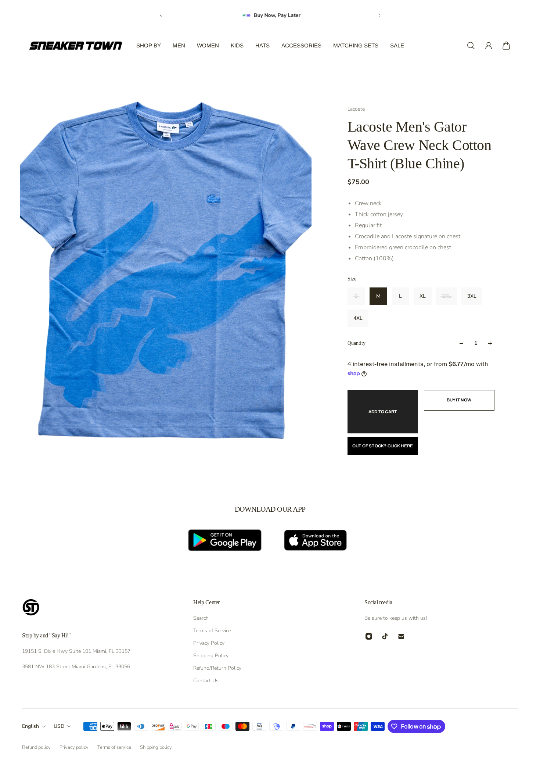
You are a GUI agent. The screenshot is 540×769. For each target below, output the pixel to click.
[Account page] (488, 45)
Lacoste (356, 108)
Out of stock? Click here (382, 446)
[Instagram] (369, 636)
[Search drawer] (471, 45)
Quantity (357, 343)
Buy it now (459, 400)
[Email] (401, 636)
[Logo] (75, 46)
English (30, 726)
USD (59, 726)
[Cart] (506, 45)
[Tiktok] (385, 636)
